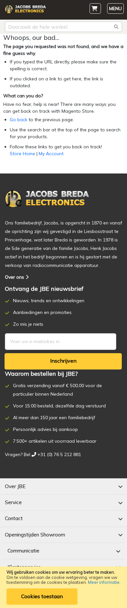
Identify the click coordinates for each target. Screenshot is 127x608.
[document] (63, 587)
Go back (18, 120)
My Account (51, 153)
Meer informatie (104, 582)
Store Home (22, 153)
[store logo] (25, 11)
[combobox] (63, 27)
